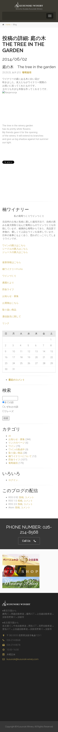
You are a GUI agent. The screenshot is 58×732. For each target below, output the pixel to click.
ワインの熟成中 (17, 449)
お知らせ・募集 (10, 296)
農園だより (8, 282)
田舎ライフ (8, 289)
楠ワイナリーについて (20, 456)
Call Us (26, 540)
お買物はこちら (10, 303)
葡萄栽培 (26, 72)
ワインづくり (9, 276)
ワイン (12, 446)
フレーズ (9, 411)
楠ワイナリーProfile (12, 269)
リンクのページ (17, 442)
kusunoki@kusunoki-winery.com (22, 659)
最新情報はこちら (11, 262)
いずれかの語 (11, 406)
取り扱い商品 (9, 309)
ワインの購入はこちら (14, 245)
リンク (5, 323)
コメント (29, 497)
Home (8, 25)
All (10, 436)
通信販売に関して (11, 316)
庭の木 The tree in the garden (29, 67)
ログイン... (14, 480)
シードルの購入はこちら (15, 248)
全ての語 (9, 402)
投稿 (21, 497)
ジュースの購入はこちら (15, 252)
